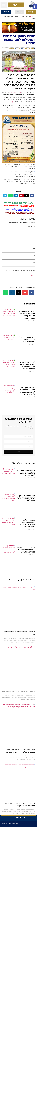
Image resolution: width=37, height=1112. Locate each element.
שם (33, 248)
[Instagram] (12, 292)
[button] (35, 6)
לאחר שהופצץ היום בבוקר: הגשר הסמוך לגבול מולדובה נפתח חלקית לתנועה (27, 391)
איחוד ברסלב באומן (15, 92)
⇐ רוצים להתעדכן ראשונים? (19, 206)
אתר (34, 262)
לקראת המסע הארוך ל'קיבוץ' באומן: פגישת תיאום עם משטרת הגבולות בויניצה (27, 365)
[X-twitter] (18, 292)
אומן (13, 102)
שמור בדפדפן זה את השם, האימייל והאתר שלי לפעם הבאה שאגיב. (19, 271)
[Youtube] (25, 292)
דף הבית (32, 16)
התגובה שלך (31, 226)
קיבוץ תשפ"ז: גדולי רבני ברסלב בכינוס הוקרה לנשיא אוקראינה (26, 473)
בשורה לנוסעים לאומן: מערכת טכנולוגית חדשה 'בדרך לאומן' (26, 498)
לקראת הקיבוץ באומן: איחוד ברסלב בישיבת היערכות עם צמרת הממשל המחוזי (27, 314)
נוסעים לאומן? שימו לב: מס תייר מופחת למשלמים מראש (26, 339)
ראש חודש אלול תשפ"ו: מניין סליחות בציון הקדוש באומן (18, 692)
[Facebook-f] (31, 292)
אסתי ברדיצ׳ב (5, 824)
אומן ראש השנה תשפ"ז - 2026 (23, 463)
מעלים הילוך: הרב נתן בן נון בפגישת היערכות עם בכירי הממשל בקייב (26, 549)
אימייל (33, 255)
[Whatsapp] (5, 292)
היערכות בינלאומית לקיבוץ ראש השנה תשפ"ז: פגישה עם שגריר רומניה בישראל (26, 523)
